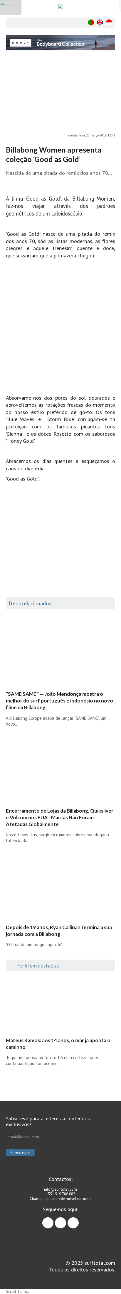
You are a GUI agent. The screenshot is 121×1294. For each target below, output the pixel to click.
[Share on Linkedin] (110, 94)
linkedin (78, 1220)
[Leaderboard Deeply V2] (60, 42)
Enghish (100, 22)
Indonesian (109, 22)
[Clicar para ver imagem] (60, 95)
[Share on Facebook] (110, 70)
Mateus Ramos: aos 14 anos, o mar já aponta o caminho (58, 1043)
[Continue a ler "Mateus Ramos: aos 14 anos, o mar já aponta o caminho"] (49, 1005)
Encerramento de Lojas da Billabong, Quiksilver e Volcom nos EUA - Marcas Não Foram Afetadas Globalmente (59, 817)
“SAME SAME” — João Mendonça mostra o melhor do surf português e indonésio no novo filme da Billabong (59, 700)
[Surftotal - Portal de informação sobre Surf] (60, 6)
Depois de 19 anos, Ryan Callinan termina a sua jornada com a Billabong (59, 930)
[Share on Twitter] (110, 82)
